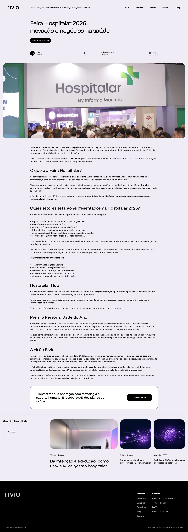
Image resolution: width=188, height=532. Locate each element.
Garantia (152, 8)
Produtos (139, 8)
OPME (74, 227)
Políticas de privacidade (163, 498)
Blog (178, 8)
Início (126, 8)
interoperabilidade (58, 233)
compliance (51, 276)
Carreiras (166, 8)
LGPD (155, 507)
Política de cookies (161, 511)
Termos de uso (159, 502)
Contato (140, 516)
